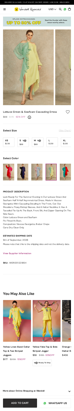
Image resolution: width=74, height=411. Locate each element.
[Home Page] (27, 9)
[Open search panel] (60, 9)
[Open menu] (4, 9)
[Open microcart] (69, 9)
